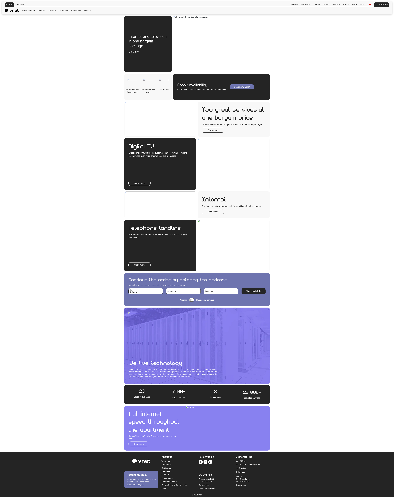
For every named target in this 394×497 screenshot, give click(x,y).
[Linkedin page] (210, 462)
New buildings (305, 4)
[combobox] (145, 291)
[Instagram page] (205, 462)
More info (133, 56)
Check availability (242, 87)
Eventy (164, 488)
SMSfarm (326, 4)
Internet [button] (51, 10)
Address (183, 300)
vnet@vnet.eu (241, 468)
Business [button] (294, 4)
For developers (166, 478)
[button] (370, 4)
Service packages (28, 10)
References (165, 471)
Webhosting (336, 4)
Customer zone (383, 4)
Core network (166, 465)
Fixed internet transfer (169, 481)
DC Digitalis (316, 4)
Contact (362, 4)
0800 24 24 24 (241, 461)
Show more (213, 130)
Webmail (346, 4)
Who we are (165, 461)
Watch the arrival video (207, 488)
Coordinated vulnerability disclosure (174, 485)
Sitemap (354, 4)
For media (165, 475)
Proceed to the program (135, 485)
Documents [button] (75, 10)
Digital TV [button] (41, 10)
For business (20, 4)
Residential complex (205, 300)
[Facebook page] (201, 462)
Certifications (166, 468)
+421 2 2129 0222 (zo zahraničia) (248, 465)
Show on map (241, 485)
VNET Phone (63, 10)
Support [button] (86, 10)
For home (9, 4)
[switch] (192, 300)
